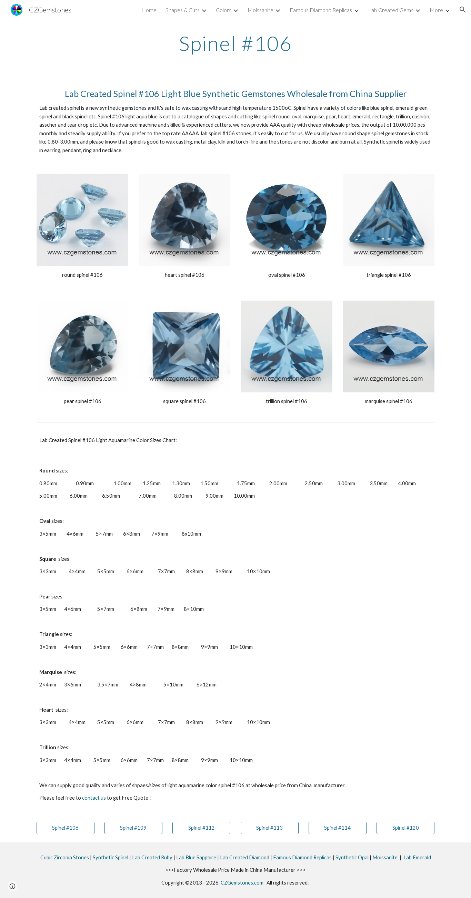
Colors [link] (223, 10)
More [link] (436, 10)
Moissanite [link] (260, 10)
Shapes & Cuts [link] (183, 10)
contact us (94, 798)
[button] (462, 9)
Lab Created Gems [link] (390, 10)
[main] (235, 43)
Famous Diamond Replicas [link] (321, 10)
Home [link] (149, 10)
